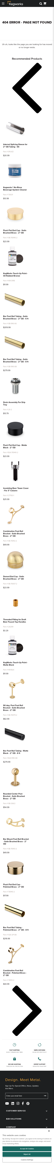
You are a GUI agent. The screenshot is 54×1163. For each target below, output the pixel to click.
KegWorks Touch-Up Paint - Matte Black (15, 663)
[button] (27, 88)
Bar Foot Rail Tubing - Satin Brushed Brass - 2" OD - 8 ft (15, 360)
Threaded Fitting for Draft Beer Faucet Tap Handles (14, 620)
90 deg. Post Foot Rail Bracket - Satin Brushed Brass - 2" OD (14, 707)
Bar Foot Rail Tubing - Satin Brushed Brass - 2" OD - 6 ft (15, 317)
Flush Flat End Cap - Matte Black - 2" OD (15, 446)
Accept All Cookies (27, 1149)
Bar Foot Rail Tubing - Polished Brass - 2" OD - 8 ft (16, 928)
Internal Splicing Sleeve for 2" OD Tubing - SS (15, 145)
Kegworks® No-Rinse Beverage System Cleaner (15, 188)
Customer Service (16, 1111)
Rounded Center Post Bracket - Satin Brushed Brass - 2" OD (14, 796)
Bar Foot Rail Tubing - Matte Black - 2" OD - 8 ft (15, 752)
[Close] (49, 1131)
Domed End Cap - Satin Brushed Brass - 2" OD (13, 577)
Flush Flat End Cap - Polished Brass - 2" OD (13, 885)
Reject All (27, 1154)
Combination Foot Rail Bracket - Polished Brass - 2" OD (15, 973)
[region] (27, 1145)
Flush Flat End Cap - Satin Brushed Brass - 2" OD (14, 231)
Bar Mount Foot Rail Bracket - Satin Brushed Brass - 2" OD (16, 841)
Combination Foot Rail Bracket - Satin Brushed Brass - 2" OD (14, 533)
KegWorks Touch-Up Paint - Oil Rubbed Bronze (15, 274)
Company (11, 1127)
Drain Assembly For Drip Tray (14, 403)
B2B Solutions (13, 1119)
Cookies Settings (27, 1160)
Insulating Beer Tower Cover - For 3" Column (16, 489)
